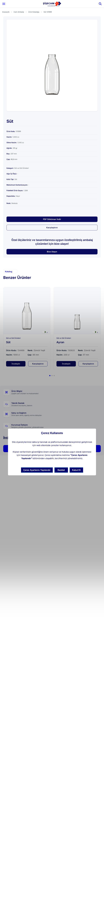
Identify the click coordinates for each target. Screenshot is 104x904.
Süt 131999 (48, 12)
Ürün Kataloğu (33, 12)
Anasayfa (5, 12)
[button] (49, 375)
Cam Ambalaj (19, 12)
